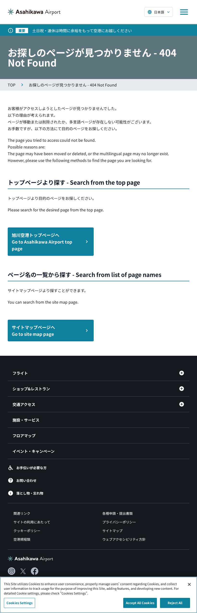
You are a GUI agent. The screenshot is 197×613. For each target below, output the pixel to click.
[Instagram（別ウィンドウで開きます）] (11, 571)
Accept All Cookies (140, 603)
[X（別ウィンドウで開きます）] (23, 571)
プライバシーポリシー (119, 522)
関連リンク (21, 513)
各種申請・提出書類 (117, 513)
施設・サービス (25, 420)
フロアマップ (24, 435)
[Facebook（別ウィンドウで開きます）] (34, 571)
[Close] (189, 584)
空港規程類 (21, 539)
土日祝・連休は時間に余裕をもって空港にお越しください (82, 30)
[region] (98, 595)
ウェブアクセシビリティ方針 (124, 539)
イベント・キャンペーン (33, 451)
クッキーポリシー (26, 530)
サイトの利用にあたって (31, 522)
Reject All (175, 603)
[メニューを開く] (184, 12)
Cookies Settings (19, 603)
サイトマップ (112, 530)
